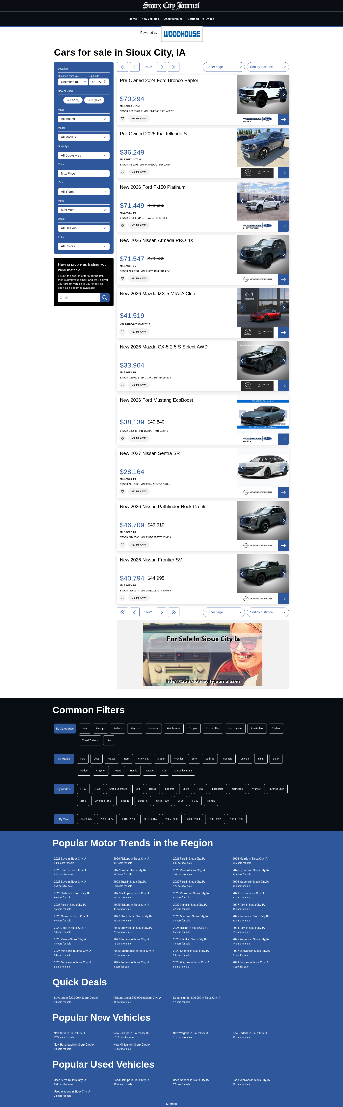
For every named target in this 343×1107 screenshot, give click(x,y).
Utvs (109, 740)
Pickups (100, 728)
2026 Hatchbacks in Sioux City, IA (134, 953)
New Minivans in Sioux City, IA (132, 1046)
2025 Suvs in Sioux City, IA (70, 883)
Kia (164, 770)
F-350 (195, 800)
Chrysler (100, 770)
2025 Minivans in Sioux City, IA (72, 953)
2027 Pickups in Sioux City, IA (131, 895)
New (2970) (73, 100)
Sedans (118, 728)
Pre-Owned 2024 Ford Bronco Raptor (159, 80)
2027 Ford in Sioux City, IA (189, 883)
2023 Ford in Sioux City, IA (248, 895)
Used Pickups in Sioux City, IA (131, 1082)
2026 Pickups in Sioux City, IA (131, 860)
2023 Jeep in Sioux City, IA (70, 930)
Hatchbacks (173, 728)
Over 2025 (86, 819)
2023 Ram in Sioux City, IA (249, 930)
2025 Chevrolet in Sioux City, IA (133, 930)
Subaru (150, 770)
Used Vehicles (173, 18)
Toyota (117, 770)
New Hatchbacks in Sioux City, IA (74, 1046)
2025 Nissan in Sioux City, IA (190, 930)
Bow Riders (257, 728)
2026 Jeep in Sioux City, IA (70, 872)
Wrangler (256, 789)
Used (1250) (94, 100)
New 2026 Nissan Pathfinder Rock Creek (162, 506)
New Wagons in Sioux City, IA (191, 1035)
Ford (82, 758)
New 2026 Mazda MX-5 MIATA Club (157, 293)
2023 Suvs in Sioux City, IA (130, 883)
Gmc (194, 758)
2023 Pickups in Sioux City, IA (191, 895)
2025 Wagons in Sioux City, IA (191, 964)
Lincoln (245, 758)
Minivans (153, 728)
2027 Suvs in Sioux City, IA (130, 872)
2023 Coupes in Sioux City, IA (250, 964)
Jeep (96, 758)
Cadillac (209, 758)
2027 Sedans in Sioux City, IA (131, 941)
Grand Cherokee (118, 789)
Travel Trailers (90, 740)
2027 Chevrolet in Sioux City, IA (133, 918)
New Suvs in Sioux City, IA (70, 1035)
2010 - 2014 (150, 819)
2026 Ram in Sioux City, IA (189, 872)
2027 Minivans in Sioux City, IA (251, 953)
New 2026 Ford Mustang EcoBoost (156, 400)
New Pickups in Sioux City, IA (131, 1035)
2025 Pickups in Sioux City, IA (131, 907)
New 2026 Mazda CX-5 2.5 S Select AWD (164, 346)
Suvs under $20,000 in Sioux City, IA (76, 999)
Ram (126, 758)
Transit (211, 800)
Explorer (169, 789)
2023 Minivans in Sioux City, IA (72, 964)
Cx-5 (138, 789)
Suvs (85, 728)
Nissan (161, 758)
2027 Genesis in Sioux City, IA (251, 918)
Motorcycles (235, 728)
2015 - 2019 (128, 819)
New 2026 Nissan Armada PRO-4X (156, 240)
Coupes (193, 728)
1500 (98, 789)
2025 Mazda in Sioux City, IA (190, 918)
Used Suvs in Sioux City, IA (70, 1082)
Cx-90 (180, 800)
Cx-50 (186, 789)
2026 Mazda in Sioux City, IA (250, 860)
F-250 (200, 789)
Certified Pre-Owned (200, 18)
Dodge (84, 770)
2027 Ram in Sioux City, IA (249, 907)
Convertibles (213, 728)
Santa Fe (142, 800)
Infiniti (261, 758)
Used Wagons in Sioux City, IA (72, 1093)
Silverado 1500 (103, 800)
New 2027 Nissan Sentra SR (150, 453)
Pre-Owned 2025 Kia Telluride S (153, 133)
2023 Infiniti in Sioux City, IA (190, 941)
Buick (276, 758)
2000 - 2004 (193, 819)
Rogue (152, 789)
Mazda (112, 758)
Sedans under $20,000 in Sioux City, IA (197, 999)
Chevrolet (143, 758)
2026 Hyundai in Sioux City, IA (251, 872)
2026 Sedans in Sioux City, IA (72, 895)
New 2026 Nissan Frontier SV (151, 559)
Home (133, 18)
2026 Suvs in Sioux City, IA (70, 860)
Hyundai (178, 758)
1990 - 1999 (236, 819)
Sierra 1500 (162, 800)
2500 (83, 800)
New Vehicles (150, 18)
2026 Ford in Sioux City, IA (189, 860)
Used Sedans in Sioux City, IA (191, 1082)
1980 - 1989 (215, 819)
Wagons (135, 728)
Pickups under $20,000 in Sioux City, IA (137, 999)
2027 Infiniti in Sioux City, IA (190, 907)
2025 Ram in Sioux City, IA (70, 941)
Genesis (227, 758)
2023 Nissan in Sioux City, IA (71, 918)
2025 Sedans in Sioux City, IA (131, 964)
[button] (242, 94)
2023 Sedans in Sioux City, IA (191, 953)
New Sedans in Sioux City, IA (250, 1035)
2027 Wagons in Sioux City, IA (251, 941)
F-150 (83, 789)
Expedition (218, 789)
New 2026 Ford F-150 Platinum (152, 187)
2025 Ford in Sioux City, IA (70, 907)
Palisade (124, 800)
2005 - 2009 (171, 819)
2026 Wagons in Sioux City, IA (251, 883)
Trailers (276, 728)
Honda (133, 770)
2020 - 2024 (106, 819)
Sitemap (171, 1103)
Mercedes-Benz (183, 770)
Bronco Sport (277, 789)
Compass (237, 789)
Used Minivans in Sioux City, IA (251, 1082)
